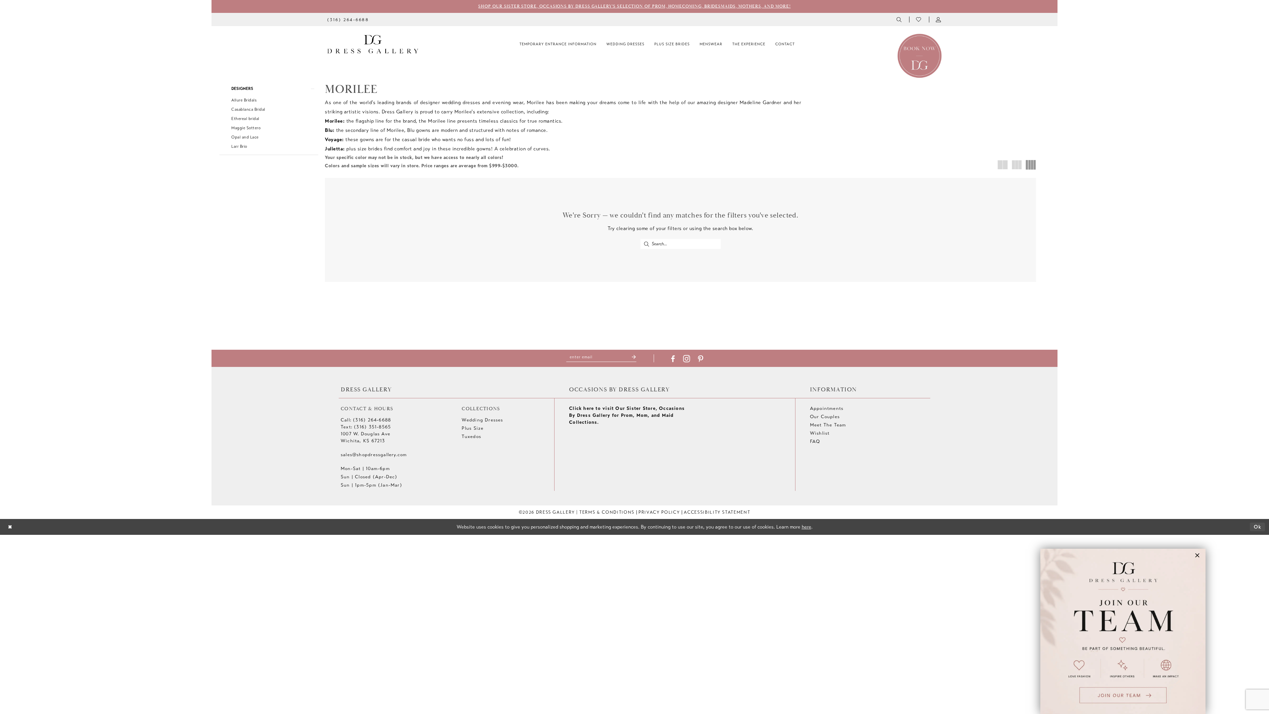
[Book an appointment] (919, 55)
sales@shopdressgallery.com (374, 454)
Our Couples (825, 416)
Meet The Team (828, 425)
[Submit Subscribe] (634, 357)
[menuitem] (348, 19)
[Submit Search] (646, 244)
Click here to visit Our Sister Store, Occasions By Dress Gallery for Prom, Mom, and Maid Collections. (627, 415)
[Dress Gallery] (372, 44)
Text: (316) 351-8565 (366, 427)
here (806, 527)
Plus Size (472, 428)
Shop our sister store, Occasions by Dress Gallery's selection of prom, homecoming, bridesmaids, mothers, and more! (634, 6)
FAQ (815, 441)
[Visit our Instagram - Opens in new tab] (686, 359)
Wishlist (820, 433)
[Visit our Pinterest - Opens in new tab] (700, 359)
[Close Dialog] (10, 527)
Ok (1258, 527)
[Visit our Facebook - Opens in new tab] (673, 359)
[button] (939, 19)
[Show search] (899, 19)
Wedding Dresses (482, 420)
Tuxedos (471, 436)
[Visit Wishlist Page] (919, 19)
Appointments (827, 408)
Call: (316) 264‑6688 (366, 420)
